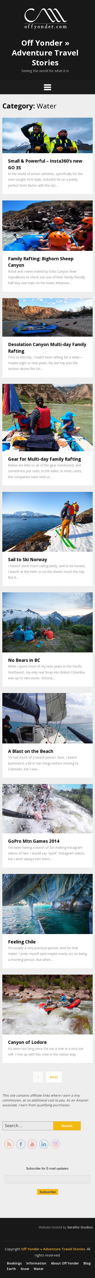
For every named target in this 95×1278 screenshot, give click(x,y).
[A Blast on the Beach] (47, 717)
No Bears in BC (24, 660)
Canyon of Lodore (27, 1042)
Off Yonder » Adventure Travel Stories (45, 53)
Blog (87, 1263)
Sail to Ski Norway (27, 560)
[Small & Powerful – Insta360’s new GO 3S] (47, 135)
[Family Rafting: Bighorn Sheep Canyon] (47, 225)
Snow (25, 1268)
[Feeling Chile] (47, 903)
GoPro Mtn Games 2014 (33, 841)
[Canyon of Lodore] (47, 1004)
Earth (11, 1268)
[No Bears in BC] (47, 622)
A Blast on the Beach (30, 751)
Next (54, 1077)
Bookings (14, 1263)
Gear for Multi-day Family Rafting (44, 459)
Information (36, 1263)
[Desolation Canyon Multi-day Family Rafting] (47, 317)
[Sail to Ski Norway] (47, 521)
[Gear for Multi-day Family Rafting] (47, 417)
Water (39, 1268)
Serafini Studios (80, 1227)
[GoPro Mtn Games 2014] (47, 808)
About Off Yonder (65, 1263)
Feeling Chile (22, 942)
